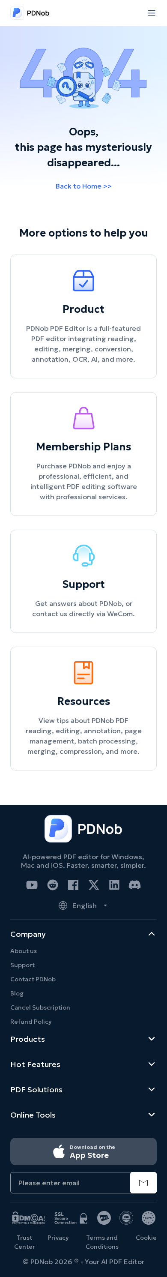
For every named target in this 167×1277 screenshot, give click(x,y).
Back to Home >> (84, 186)
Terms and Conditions (102, 1242)
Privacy (58, 1237)
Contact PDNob (33, 979)
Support (22, 965)
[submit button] (143, 1182)
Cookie (146, 1237)
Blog (17, 993)
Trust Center (24, 1242)
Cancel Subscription (40, 1007)
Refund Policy (30, 1021)
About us (23, 951)
